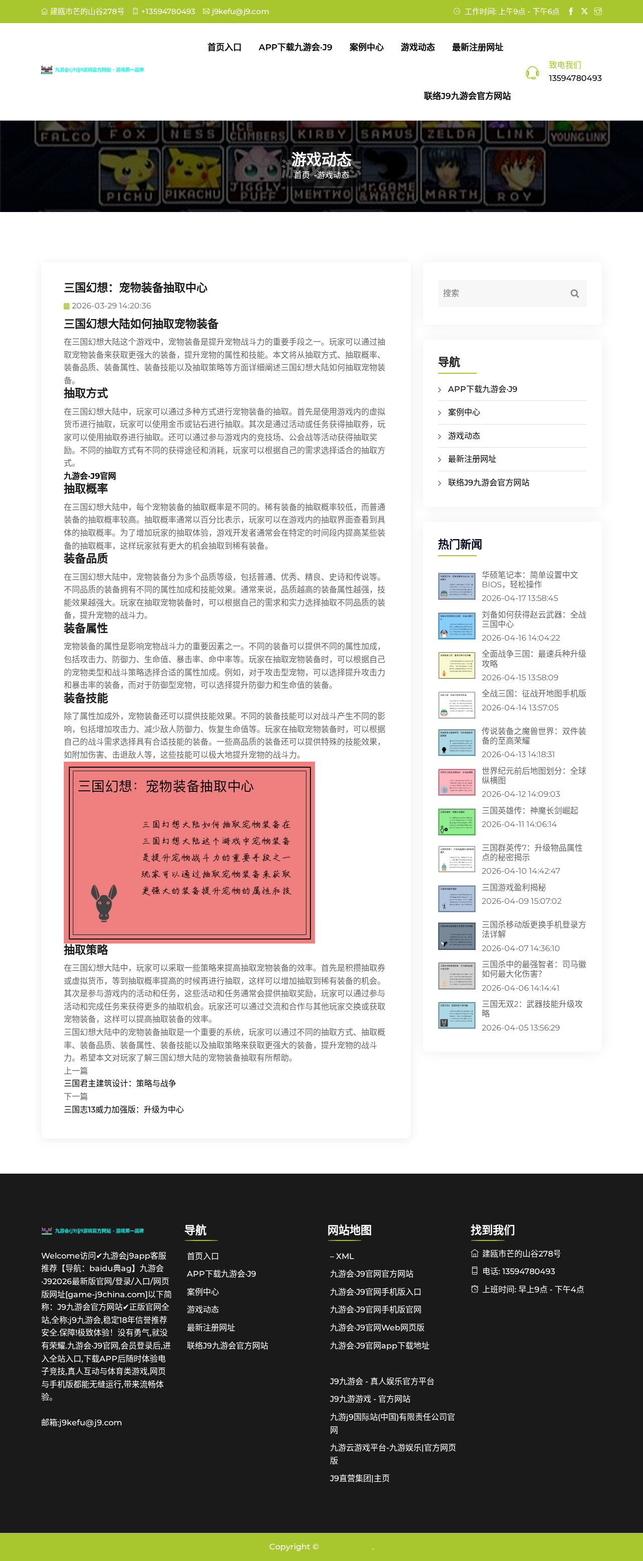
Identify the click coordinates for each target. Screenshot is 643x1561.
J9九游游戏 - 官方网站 (370, 1399)
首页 (302, 175)
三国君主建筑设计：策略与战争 (120, 1083)
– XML (342, 1256)
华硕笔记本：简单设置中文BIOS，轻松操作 (530, 579)
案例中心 (367, 47)
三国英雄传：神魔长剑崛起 (530, 810)
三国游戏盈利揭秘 (514, 887)
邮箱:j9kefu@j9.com (81, 1422)
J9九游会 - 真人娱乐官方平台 (382, 1381)
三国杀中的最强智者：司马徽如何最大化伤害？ (534, 969)
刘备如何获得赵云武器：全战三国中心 (534, 619)
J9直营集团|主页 (360, 1478)
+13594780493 (168, 11)
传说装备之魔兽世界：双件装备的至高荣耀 (534, 736)
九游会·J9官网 (346, 1546)
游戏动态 (418, 47)
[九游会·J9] (106, 69)
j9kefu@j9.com (240, 11)
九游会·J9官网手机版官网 (375, 1309)
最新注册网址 (477, 47)
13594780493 (575, 78)
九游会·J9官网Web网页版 (377, 1327)
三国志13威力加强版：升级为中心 (124, 1109)
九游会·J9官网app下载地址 (380, 1345)
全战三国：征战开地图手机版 (534, 693)
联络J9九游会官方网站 (467, 96)
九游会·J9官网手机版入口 (375, 1292)
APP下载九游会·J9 (296, 47)
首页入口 (224, 47)
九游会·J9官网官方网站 (371, 1274)
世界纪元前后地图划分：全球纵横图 (534, 775)
